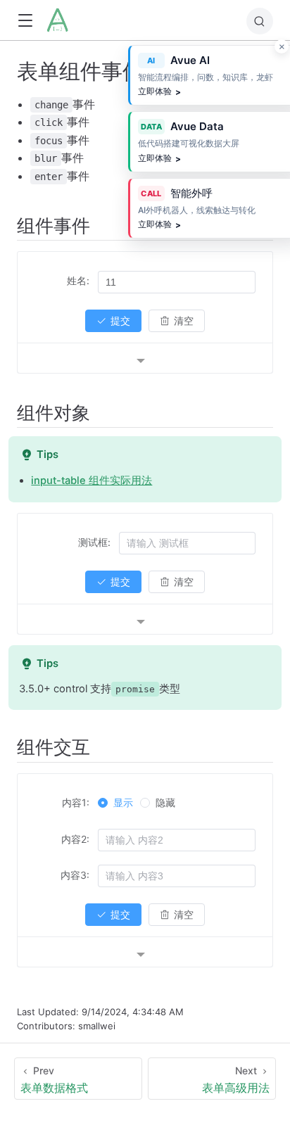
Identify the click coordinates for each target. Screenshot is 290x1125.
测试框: (94, 542)
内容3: (75, 875)
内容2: (75, 839)
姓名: (78, 280)
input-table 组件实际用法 (91, 480)
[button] (25, 20)
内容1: (75, 802)
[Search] (259, 21)
